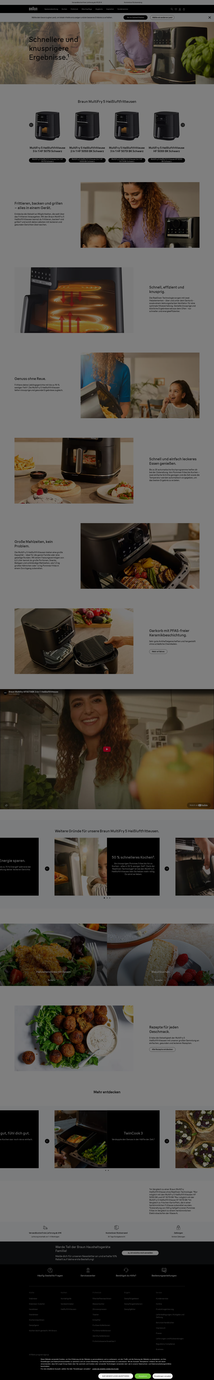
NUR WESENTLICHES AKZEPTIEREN (115, 1376)
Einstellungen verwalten (162, 1376)
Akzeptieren (143, 1376)
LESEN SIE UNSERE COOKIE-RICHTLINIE (105, 1369)
